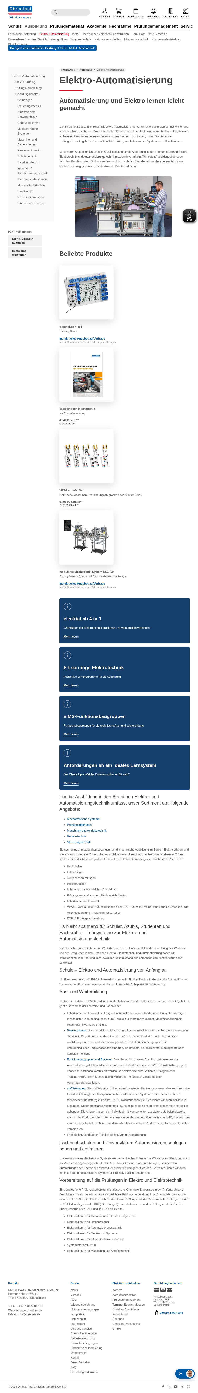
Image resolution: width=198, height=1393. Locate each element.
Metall (75, 34)
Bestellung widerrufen (19, 252)
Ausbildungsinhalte (27, 94)
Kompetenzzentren (124, 1294)
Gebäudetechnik (28, 122)
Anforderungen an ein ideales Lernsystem (110, 765)
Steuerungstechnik (29, 106)
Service (188, 26)
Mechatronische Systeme (27, 131)
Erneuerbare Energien (31, 203)
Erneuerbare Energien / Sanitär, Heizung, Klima (37, 39)
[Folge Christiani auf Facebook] (163, 1386)
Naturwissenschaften (107, 39)
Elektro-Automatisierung (54, 34)
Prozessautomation (30, 150)
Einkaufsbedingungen (84, 1343)
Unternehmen (170, 16)
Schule (15, 26)
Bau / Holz (138, 34)
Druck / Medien (157, 34)
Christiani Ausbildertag (126, 1309)
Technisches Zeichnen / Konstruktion (105, 34)
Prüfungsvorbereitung (28, 88)
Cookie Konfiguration (84, 1333)
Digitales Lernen (18, 44)
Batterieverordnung (83, 1338)
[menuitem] (23, 34)
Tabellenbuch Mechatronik (77, 408)
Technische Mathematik (32, 179)
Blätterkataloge (136, 16)
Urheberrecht (79, 1352)
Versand (76, 1294)
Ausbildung (36, 26)
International (153, 16)
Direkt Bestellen (80, 1362)
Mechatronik (87, 48)
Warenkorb (119, 16)
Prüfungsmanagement (156, 26)
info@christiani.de (29, 1314)
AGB (74, 1299)
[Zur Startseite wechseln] (20, 8)
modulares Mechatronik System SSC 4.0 (86, 571)
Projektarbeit (25, 191)
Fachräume (120, 26)
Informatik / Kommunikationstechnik (33, 171)
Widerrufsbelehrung (83, 1304)
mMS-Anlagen (76, 1088)
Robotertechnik (27, 156)
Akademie (96, 26)
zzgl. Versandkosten (163, 1298)
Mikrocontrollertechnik (31, 185)
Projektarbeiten (76, 1030)
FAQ (73, 1367)
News (74, 1290)
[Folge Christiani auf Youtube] (176, 1386)
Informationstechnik (136, 39)
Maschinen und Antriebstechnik (27, 142)
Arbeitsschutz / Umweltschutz (26, 114)
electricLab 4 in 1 (70, 326)
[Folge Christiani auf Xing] (182, 1386)
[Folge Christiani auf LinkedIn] (169, 1386)
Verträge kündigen (82, 1328)
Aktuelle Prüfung (25, 82)
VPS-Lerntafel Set (71, 490)
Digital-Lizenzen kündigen (22, 240)
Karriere (185, 16)
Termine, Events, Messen (128, 1304)
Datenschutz (79, 1319)
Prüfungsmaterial (67, 26)
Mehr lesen (71, 636)
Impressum (78, 1323)
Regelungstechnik (29, 162)
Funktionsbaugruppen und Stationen (89, 1059)
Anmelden (104, 16)
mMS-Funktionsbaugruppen (95, 716)
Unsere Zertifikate (171, 1312)
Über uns (118, 1319)
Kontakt (75, 1357)
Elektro (62, 48)
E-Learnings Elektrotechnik (94, 667)
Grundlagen (25, 100)
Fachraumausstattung (22, 34)
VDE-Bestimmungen (30, 197)
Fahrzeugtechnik (80, 39)
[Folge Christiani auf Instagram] (188, 1386)
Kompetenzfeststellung (166, 39)
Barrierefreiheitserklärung (86, 1348)
